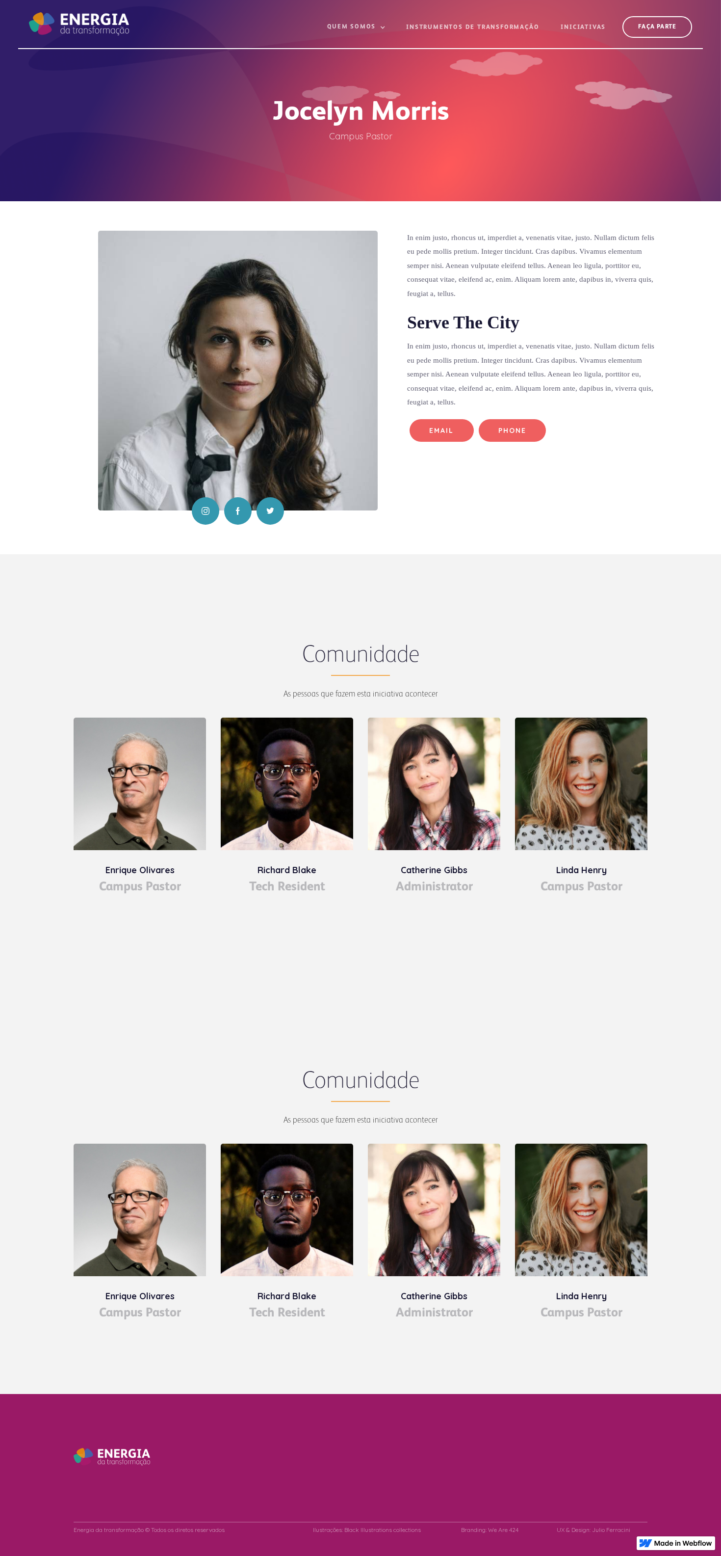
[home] (79, 17)
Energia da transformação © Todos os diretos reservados (149, 1529)
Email (441, 430)
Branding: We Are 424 (489, 1529)
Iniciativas (583, 27)
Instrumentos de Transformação (472, 27)
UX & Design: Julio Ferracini (593, 1529)
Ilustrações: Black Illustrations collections (367, 1529)
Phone (512, 430)
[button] (356, 31)
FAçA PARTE (657, 27)
